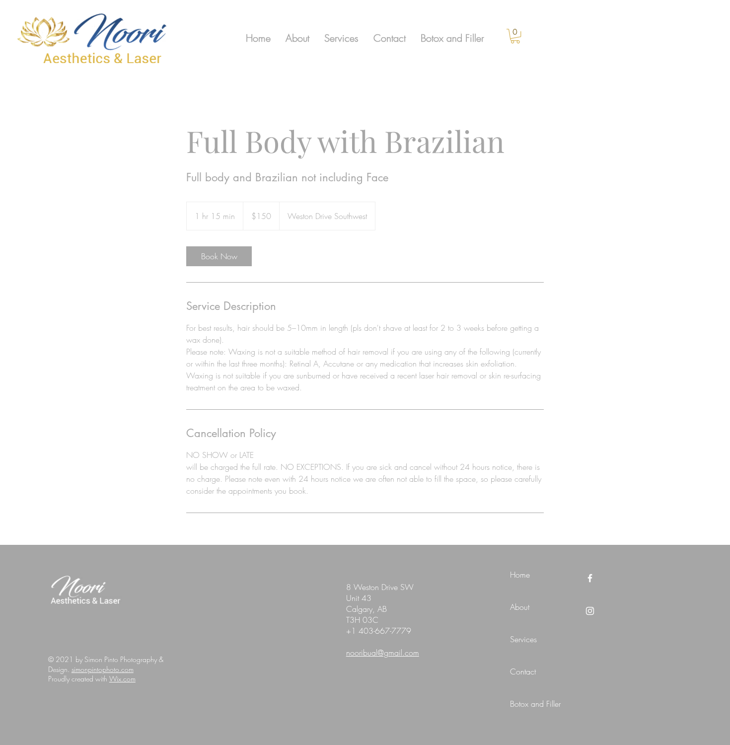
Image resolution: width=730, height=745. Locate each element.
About (519, 606)
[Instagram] (589, 610)
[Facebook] (589, 578)
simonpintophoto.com (103, 669)
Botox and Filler (535, 703)
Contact (523, 671)
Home (520, 574)
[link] (515, 36)
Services (523, 639)
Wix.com (122, 678)
